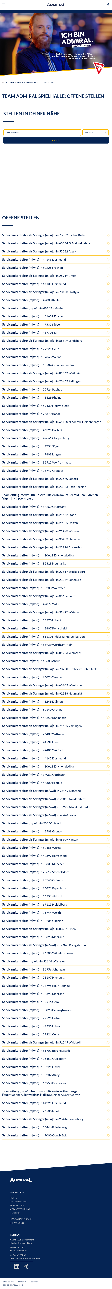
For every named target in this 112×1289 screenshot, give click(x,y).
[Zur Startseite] (3, 82)
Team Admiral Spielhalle (27, 82)
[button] (98, 68)
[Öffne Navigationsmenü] (3, 5)
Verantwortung (20, 1209)
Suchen (56, 140)
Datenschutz (8, 1282)
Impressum (22, 1282)
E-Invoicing (17, 1223)
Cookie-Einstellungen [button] (13, 1285)
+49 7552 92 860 (18, 1255)
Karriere (10, 82)
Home (13, 1197)
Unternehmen (18, 1201)
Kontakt (34, 1282)
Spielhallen (17, 1205)
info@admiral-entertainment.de (25, 1258)
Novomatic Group (21, 1219)
